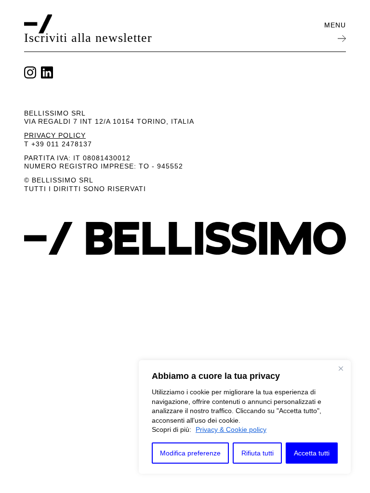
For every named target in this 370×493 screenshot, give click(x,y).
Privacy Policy (55, 135)
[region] (245, 417)
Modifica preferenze (190, 453)
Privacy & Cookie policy (231, 429)
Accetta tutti (312, 453)
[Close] (340, 368)
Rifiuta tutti (257, 453)
